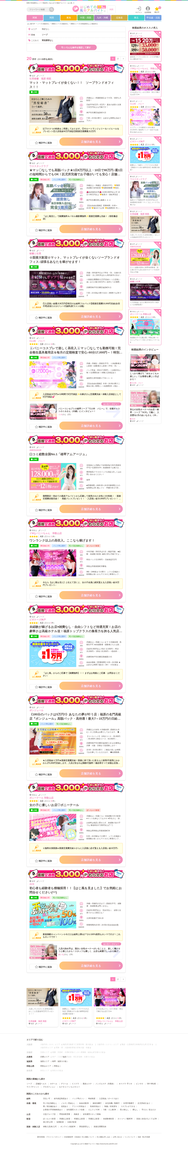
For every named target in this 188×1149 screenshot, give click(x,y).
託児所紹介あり (144, 1103)
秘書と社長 (35, 253)
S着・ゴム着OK (109, 1110)
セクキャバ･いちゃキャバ (69, 1087)
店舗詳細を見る (91, 141)
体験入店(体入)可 (50, 1127)
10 (51, 344)
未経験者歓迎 (108, 1119)
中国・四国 (85, 17)
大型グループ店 (49, 1114)
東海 (68, 17)
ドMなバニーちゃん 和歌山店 (45, 533)
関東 (35, 17)
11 (51, 536)
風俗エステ (87, 1084)
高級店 (76, 1114)
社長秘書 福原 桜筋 (40, 78)
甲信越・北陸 (153, 17)
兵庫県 (29, 1057)
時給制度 (91, 1098)
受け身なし (124, 1110)
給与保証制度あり (61, 1098)
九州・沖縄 (102, 17)
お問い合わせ (117, 1137)
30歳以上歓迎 (64, 1119)
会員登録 (148, 12)
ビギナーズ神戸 (37, 619)
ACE (31, 884)
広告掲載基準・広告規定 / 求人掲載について (79, 1137)
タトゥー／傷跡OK (125, 1119)
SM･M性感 (151, 1084)
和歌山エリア (45, 1066)
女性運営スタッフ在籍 (75, 1110)
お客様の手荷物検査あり (53, 1110)
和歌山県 (30, 1066)
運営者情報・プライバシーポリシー (49, 1137)
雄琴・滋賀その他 (59, 1061)
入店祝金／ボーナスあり (109, 1098)
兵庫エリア (44, 1057)
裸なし (135, 1110)
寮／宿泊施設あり (50, 1106)
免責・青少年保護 (144, 1137)
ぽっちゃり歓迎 (49, 1119)
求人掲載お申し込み (103, 1137)
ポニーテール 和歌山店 (41, 798)
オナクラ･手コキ (125, 1084)
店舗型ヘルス (41, 1084)
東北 (136, 17)
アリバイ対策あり (79, 1106)
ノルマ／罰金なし (68, 1103)
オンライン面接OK (68, 1127)
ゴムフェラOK (94, 1110)
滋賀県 (29, 1061)
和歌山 (56, 1066)
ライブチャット (33, 1087)
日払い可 (46, 1098)
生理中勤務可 (128, 1103)
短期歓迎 (60, 1122)
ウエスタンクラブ (38, 166)
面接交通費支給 (100, 1127)
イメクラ (75, 1084)
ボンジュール (36, 710)
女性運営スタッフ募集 (92, 1114)
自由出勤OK (84, 1103)
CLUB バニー (37, 341)
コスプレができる (128, 1106)
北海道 (119, 17)
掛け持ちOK (48, 1122)
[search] (38, 9)
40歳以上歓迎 (79, 1119)
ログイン (138, 12)
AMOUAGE (35, 450)
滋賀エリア (44, 1061)
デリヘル (64, 1084)
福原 (64, 1057)
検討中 (157, 10)
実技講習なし (84, 1127)
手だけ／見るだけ (149, 1110)
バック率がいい (78, 1098)
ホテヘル (53, 1084)
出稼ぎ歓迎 (71, 1122)
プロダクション (49, 1087)
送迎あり (64, 1106)
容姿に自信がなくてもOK (146, 1119)
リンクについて (130, 1137)
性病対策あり (95, 1106)
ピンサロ (139, 1084)
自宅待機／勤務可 (112, 1103)
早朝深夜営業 (64, 1114)
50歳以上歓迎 (93, 1119)
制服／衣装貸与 (110, 1106)
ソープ (29, 1084)
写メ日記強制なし (50, 1103)
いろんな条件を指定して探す (77, 47)
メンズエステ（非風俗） (105, 1084)
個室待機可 (97, 1103)
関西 (111, 9)
